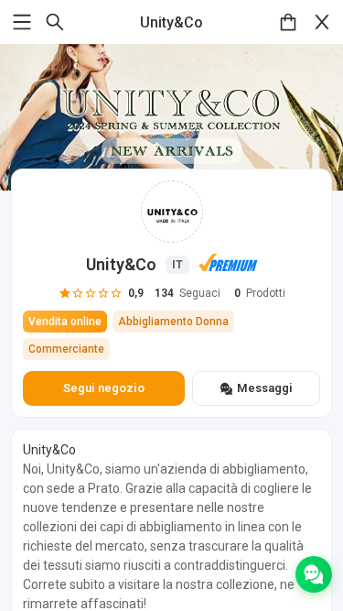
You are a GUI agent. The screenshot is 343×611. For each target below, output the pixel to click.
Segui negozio (104, 388)
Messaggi (265, 388)
